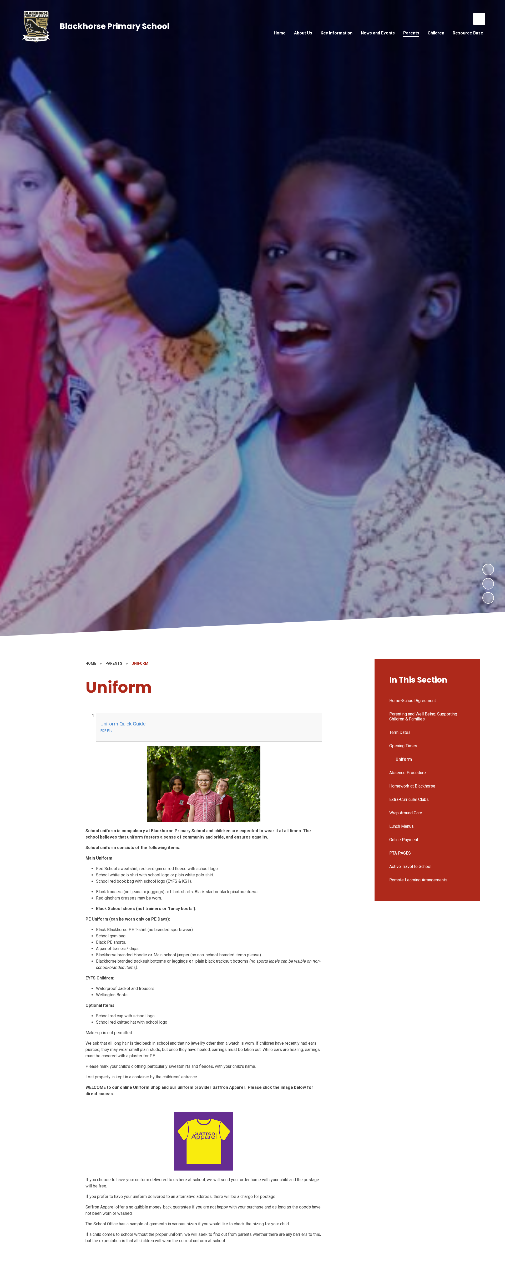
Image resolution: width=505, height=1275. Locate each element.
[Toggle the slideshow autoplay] (488, 598)
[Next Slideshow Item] (488, 569)
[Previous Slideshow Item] (488, 584)
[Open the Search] (479, 19)
